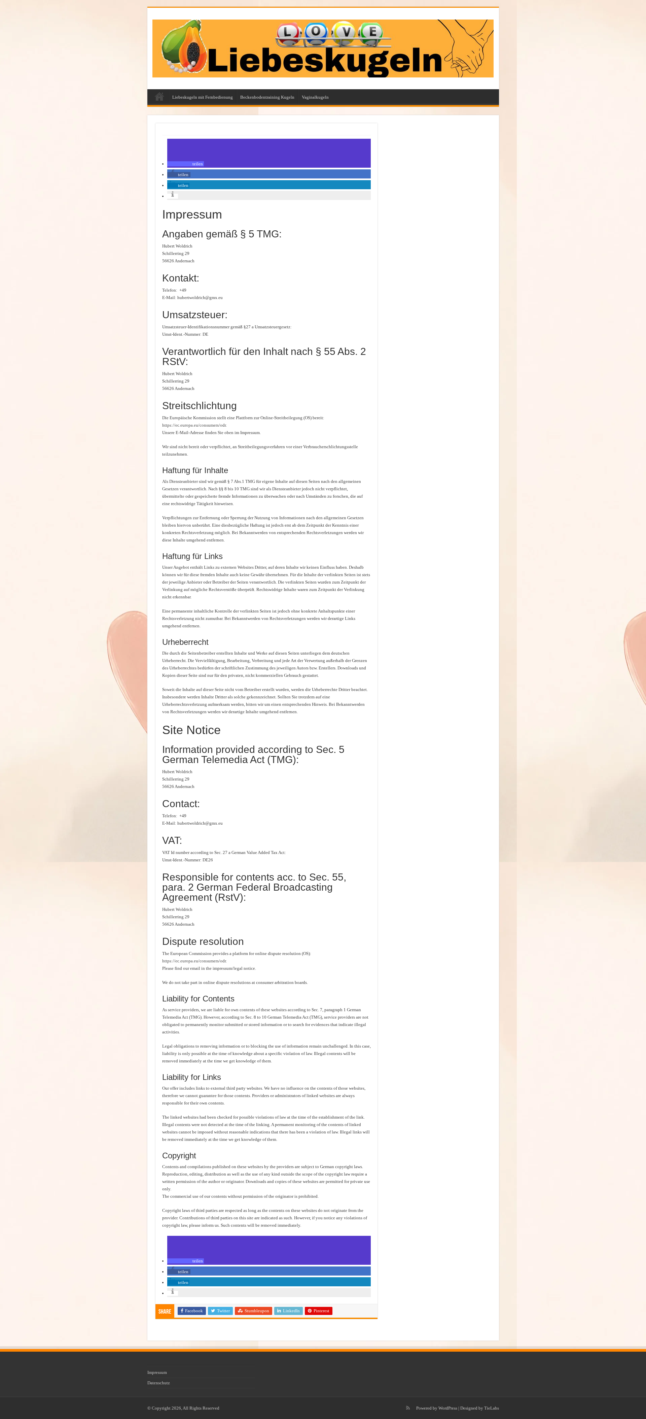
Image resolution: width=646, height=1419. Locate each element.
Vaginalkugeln (315, 97)
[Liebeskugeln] (323, 47)
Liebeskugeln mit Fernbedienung (202, 97)
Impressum (157, 1372)
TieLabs (491, 1408)
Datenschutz (158, 1382)
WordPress (447, 1408)
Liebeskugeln (159, 96)
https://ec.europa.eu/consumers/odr (194, 425)
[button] (185, 163)
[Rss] (407, 1408)
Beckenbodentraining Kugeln (267, 97)
